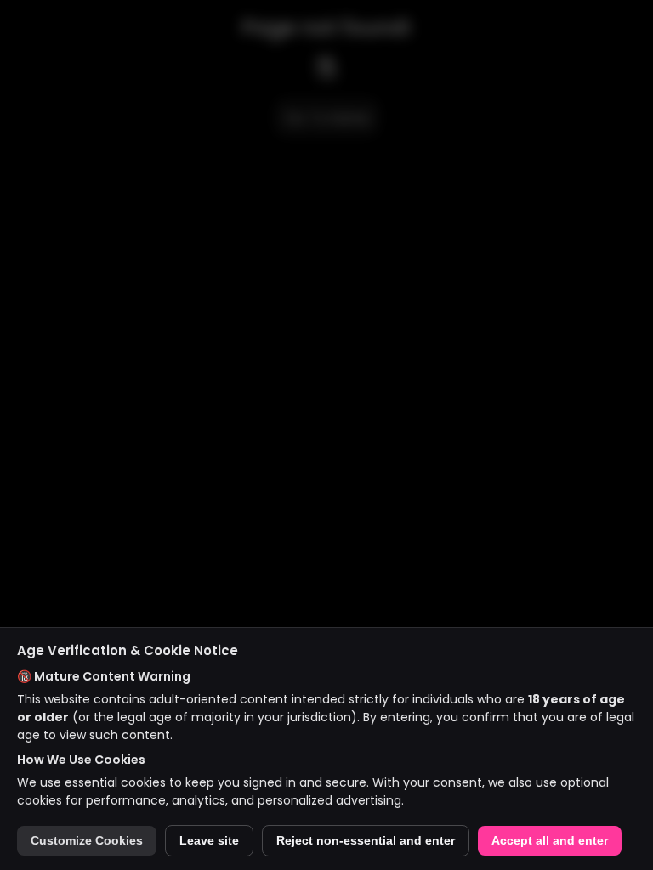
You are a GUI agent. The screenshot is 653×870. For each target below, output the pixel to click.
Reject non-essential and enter (365, 840)
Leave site (209, 840)
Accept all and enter (549, 840)
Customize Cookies (87, 840)
